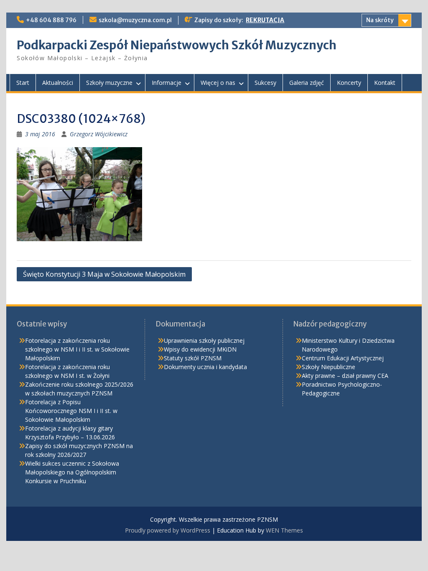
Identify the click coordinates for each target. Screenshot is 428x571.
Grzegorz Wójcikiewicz (98, 134)
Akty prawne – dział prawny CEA (345, 376)
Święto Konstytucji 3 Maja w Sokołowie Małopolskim (104, 274)
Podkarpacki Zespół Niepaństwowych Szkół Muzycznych (176, 45)
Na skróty (380, 20)
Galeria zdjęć (306, 83)
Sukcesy (265, 83)
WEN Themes (284, 530)
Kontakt (384, 83)
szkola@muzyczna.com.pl (135, 20)
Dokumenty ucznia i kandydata (205, 367)
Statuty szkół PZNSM (193, 358)
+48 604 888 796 (51, 20)
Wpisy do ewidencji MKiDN (200, 349)
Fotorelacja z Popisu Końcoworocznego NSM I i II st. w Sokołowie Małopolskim (71, 410)
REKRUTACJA (265, 20)
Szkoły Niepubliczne (328, 367)
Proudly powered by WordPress (167, 530)
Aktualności (57, 83)
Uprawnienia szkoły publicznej (204, 340)
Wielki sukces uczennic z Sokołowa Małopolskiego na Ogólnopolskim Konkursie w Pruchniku (72, 472)
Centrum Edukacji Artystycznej (343, 358)
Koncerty (349, 83)
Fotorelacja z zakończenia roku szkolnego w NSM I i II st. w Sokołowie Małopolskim (77, 349)
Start (22, 83)
